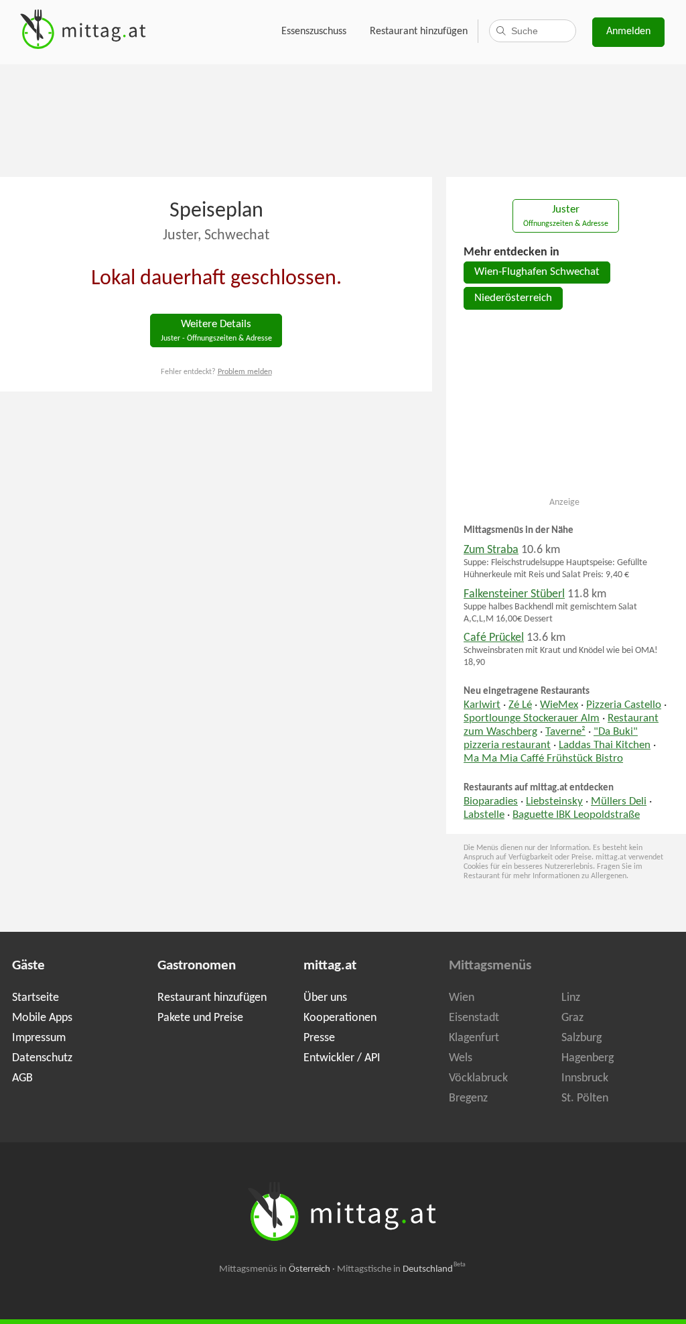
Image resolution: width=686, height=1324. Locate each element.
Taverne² (565, 732)
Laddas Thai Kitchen (604, 745)
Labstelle (484, 815)
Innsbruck (584, 1078)
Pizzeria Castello (623, 705)
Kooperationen (339, 1018)
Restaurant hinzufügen (419, 31)
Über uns (325, 998)
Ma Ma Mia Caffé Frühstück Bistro (543, 759)
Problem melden (245, 372)
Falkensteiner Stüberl (514, 594)
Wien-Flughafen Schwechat (537, 272)
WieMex (559, 705)
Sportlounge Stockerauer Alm (532, 718)
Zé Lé (520, 705)
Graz (572, 1018)
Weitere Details (216, 331)
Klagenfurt (474, 1038)
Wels (460, 1058)
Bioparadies (491, 801)
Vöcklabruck (478, 1078)
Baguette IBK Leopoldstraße (576, 815)
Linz (570, 998)
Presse (319, 1038)
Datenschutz (42, 1058)
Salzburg (581, 1038)
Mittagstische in (401, 1269)
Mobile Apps (42, 1018)
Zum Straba (491, 550)
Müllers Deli (618, 801)
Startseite (35, 998)
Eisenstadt (474, 1018)
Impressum (39, 1038)
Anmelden (628, 31)
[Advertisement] (343, 119)
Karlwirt (482, 705)
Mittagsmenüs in (274, 1269)
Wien (461, 998)
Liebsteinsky (554, 801)
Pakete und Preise (200, 1018)
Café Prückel (494, 638)
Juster (565, 216)
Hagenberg (587, 1058)
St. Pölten (584, 1098)
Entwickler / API (342, 1058)
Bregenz (468, 1098)
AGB (22, 1078)
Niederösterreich (513, 298)
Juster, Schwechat (216, 235)
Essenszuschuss (313, 31)
